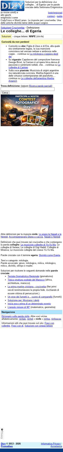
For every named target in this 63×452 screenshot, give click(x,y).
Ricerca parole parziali (40, 86)
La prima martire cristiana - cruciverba (27, 286)
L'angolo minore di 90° (19, 307)
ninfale (22, 319)
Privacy (2, 435)
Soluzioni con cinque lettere (39, 325)
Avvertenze (56, 446)
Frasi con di (17, 325)
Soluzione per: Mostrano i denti (23, 300)
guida (59, 16)
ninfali (30, 319)
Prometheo (7, 446)
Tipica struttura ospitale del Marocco (26, 279)
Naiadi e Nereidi (52, 236)
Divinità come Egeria (49, 255)
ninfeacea (56, 319)
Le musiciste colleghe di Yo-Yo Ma (38, 244)
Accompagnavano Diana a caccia (26, 236)
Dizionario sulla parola (15, 316)
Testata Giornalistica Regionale (23, 276)
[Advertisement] (31, 408)
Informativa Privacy (51, 443)
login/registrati (55, 12)
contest (51, 16)
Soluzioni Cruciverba (12, 27)
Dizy (3, 443)
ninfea (47, 319)
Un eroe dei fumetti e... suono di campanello (30, 296)
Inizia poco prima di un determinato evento (29, 303)
